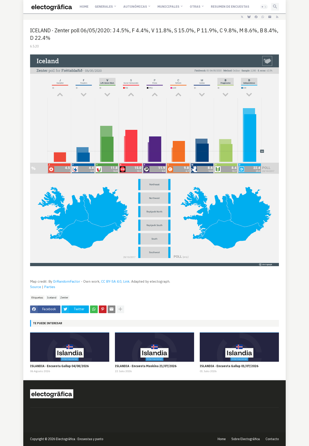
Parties (49, 287)
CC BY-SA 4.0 (111, 281)
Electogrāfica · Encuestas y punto (79, 439)
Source (35, 287)
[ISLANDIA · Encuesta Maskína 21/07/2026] (154, 347)
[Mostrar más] (120, 309)
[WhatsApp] (94, 309)
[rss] (277, 17)
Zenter (64, 297)
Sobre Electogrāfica (245, 439)
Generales (104, 7)
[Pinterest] (103, 309)
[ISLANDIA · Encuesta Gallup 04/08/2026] (69, 347)
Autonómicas (135, 7)
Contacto (272, 439)
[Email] (111, 309)
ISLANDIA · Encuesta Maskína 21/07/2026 (145, 366)
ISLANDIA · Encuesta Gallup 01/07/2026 (229, 366)
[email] (269, 17)
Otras (195, 7)
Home (84, 7)
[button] (264, 7)
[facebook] (256, 17)
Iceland (51, 297)
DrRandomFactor (66, 281)
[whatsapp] (262, 17)
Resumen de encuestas (230, 7)
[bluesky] (249, 17)
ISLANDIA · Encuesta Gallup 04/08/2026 (59, 366)
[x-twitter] (242, 17)
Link (126, 281)
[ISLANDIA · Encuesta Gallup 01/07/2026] (239, 347)
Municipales (168, 7)
